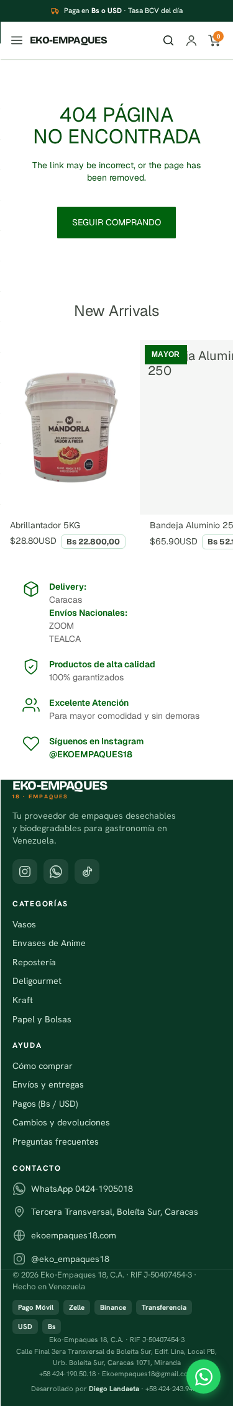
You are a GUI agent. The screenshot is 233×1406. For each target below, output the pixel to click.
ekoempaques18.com (73, 1235)
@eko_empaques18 (70, 1258)
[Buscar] (168, 40)
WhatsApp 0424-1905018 (82, 1188)
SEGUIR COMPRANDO (116, 222)
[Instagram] (24, 871)
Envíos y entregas (48, 1084)
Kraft (22, 1000)
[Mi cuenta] (191, 40)
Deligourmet (37, 980)
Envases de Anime (49, 943)
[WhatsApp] (203, 1376)
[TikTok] (87, 871)
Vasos (24, 924)
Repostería (34, 962)
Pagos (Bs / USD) (45, 1103)
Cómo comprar (42, 1065)
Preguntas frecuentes (55, 1141)
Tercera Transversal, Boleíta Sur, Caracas (114, 1211)
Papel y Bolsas (41, 1019)
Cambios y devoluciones (61, 1122)
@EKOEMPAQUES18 (90, 754)
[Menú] (16, 40)
